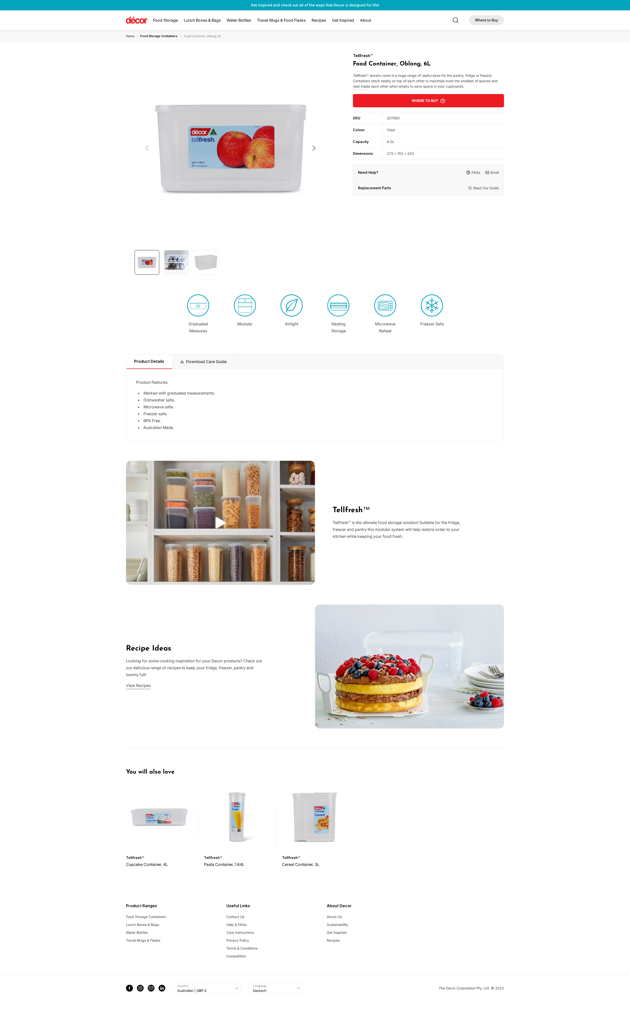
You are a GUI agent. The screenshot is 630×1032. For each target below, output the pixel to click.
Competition (236, 956)
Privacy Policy (237, 940)
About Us (334, 917)
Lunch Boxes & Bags (202, 20)
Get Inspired (343, 20)
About (365, 20)
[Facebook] (129, 988)
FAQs (476, 172)
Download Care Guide (206, 361)
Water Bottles (239, 20)
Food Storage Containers (158, 36)
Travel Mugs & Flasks (143, 940)
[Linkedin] (161, 988)
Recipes (319, 20)
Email (494, 172)
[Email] (151, 988)
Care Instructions (240, 932)
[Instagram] (140, 988)
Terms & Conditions (241, 948)
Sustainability (337, 924)
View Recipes (138, 685)
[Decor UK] (136, 20)
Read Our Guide (486, 188)
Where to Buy (486, 20)
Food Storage (165, 20)
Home (130, 36)
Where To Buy (425, 100)
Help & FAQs (236, 924)
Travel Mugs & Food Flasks (281, 20)
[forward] (314, 148)
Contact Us (235, 917)
